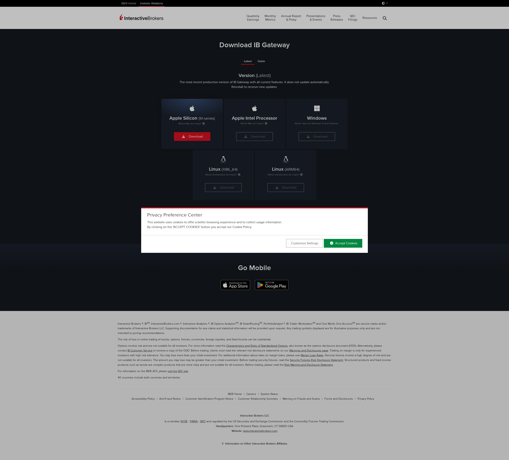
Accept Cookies (345, 243)
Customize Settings (304, 243)
